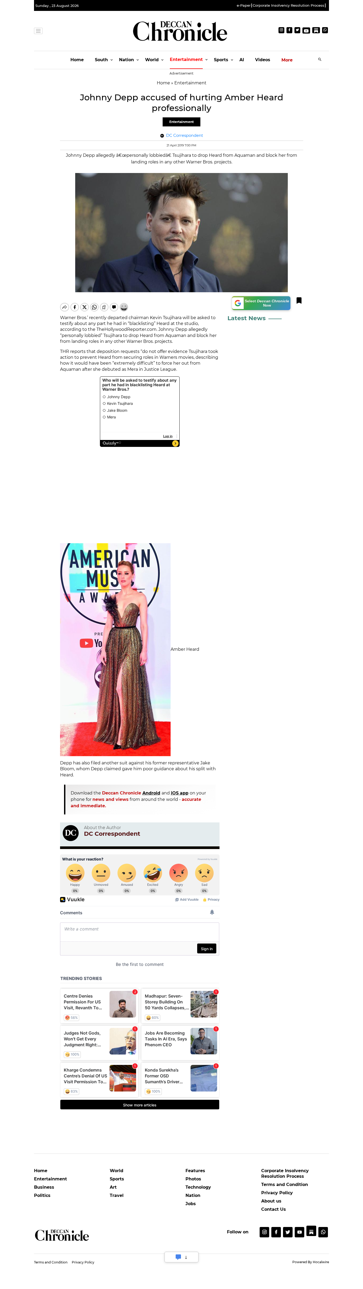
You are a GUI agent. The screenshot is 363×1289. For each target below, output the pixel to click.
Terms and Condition (284, 1184)
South (101, 59)
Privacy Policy (277, 1192)
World (152, 59)
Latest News (246, 318)
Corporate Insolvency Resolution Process (288, 5)
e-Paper (244, 5)
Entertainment (186, 59)
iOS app (179, 793)
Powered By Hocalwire (310, 1262)
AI (241, 59)
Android (151, 793)
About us (271, 1201)
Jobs (190, 1203)
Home (77, 59)
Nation (126, 59)
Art (113, 1187)
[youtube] (299, 1232)
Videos (262, 59)
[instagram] (264, 1232)
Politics (42, 1195)
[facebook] (276, 1232)
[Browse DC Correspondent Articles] (71, 833)
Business (44, 1187)
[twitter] (288, 1232)
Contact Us (273, 1209)
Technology (198, 1187)
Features (195, 1170)
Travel (117, 1195)
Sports (221, 59)
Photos (193, 1178)
